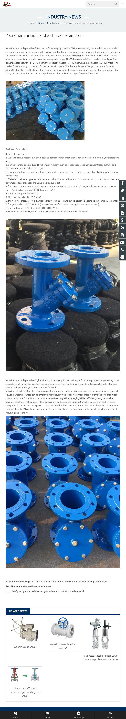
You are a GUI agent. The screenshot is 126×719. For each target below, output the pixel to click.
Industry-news (63, 16)
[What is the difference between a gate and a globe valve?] (25, 675)
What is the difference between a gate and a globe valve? (25, 692)
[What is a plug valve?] (25, 629)
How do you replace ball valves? (63, 646)
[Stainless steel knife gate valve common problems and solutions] (101, 634)
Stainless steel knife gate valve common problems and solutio (101, 657)
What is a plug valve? (25, 646)
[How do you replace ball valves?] (63, 628)
